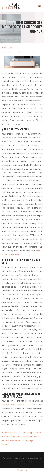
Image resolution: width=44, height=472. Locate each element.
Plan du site (22, 470)
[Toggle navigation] (39, 6)
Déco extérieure (9, 48)
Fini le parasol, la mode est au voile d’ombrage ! (32, 436)
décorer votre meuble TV (15, 404)
